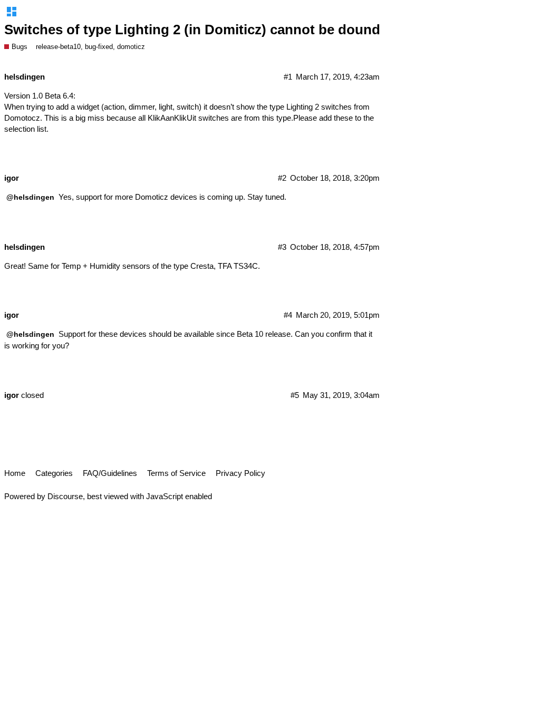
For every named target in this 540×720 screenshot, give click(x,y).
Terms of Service (176, 473)
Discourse (65, 496)
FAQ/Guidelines (110, 473)
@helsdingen (30, 197)
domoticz (131, 47)
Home (14, 473)
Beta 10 (250, 333)
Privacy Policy (240, 473)
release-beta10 (58, 47)
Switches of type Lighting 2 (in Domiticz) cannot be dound (192, 29)
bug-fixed (99, 47)
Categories (54, 473)
